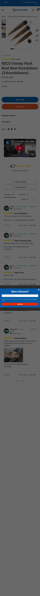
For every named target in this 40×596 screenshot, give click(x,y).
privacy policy (26, 299)
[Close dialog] (38, 289)
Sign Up (20, 304)
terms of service (33, 299)
